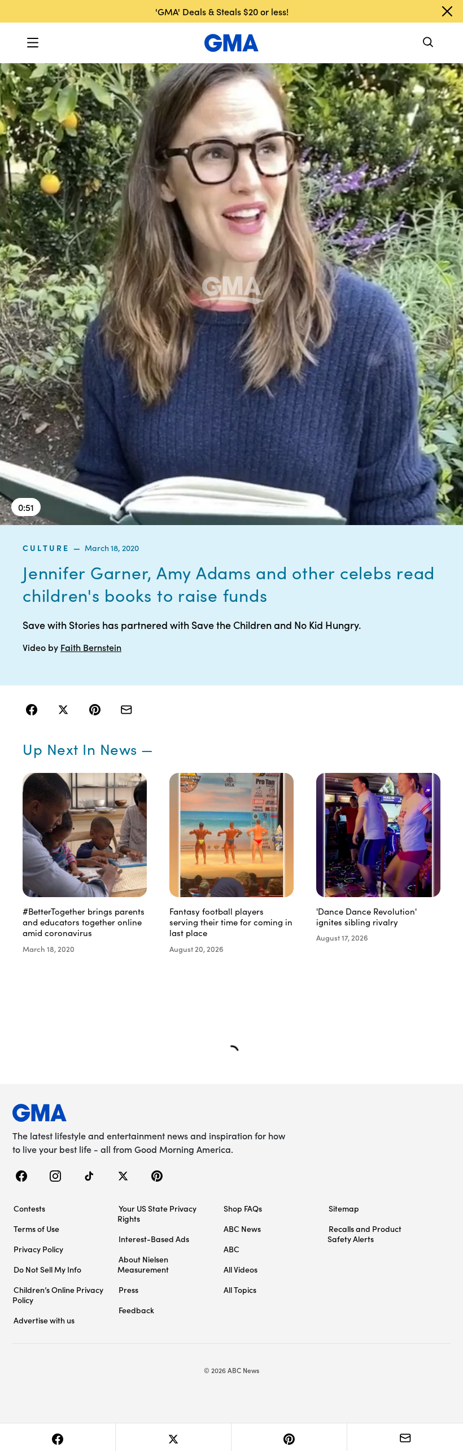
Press (128, 1289)
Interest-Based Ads (154, 1238)
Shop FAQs (243, 1208)
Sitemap (344, 1208)
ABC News (242, 1228)
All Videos (240, 1269)
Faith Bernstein (90, 647)
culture (46, 547)
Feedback (136, 1309)
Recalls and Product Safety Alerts (364, 1233)
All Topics (240, 1289)
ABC (231, 1249)
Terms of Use (36, 1228)
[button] (32, 43)
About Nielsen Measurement (143, 1264)
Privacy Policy (38, 1249)
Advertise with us (44, 1320)
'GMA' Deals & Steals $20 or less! (222, 11)
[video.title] (231, 293)
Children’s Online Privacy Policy (57, 1294)
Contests (29, 1208)
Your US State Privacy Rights (156, 1213)
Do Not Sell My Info (47, 1269)
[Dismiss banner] (447, 11)
